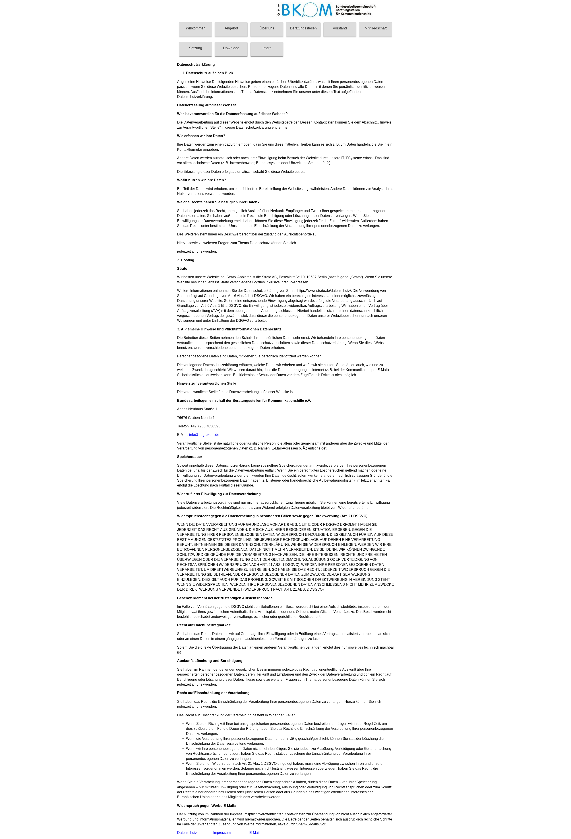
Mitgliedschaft (376, 28)
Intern (267, 48)
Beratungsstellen (303, 28)
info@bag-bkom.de (204, 435)
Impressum (222, 833)
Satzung (195, 48)
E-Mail (254, 833)
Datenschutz (187, 833)
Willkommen (195, 28)
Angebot (231, 28)
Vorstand (340, 28)
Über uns (267, 28)
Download (231, 48)
